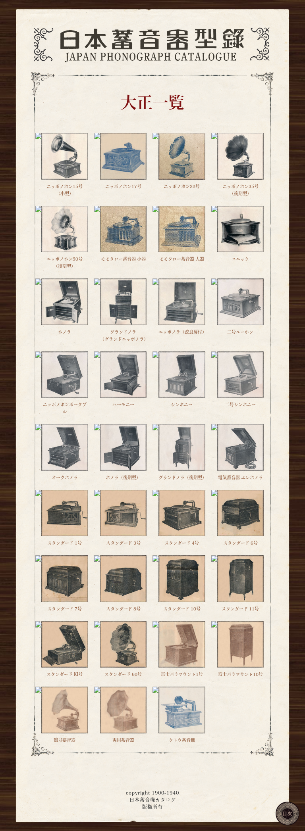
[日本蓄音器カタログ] (152, 44)
